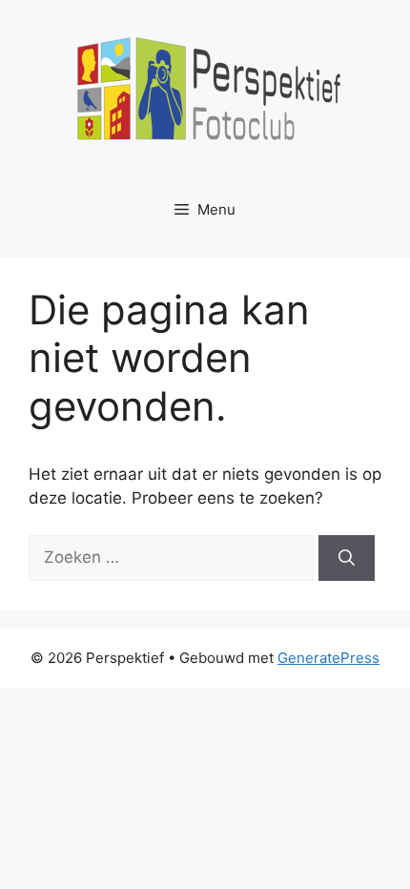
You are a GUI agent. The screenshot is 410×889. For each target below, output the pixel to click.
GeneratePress (328, 658)
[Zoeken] (346, 558)
